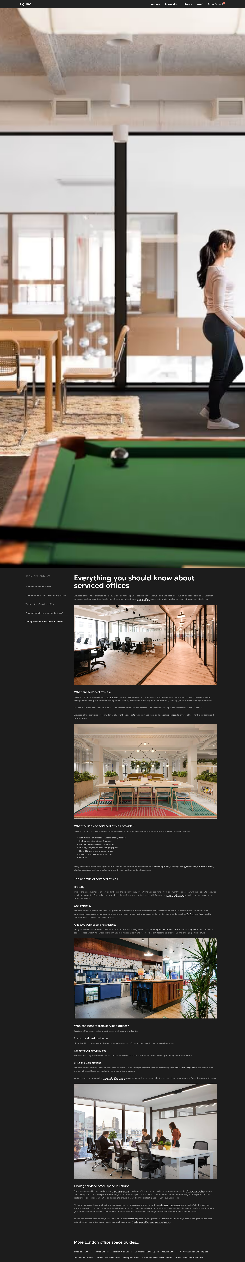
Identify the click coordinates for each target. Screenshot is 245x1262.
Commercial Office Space (147, 1252)
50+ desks (174, 1218)
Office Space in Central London (157, 1257)
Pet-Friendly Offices (83, 1257)
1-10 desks (162, 1218)
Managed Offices (131, 1257)
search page (134, 1218)
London (164, 1205)
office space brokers (195, 1191)
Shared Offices (102, 1252)
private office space (184, 1067)
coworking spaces (167, 715)
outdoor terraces (205, 866)
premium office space (167, 929)
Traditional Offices (82, 1252)
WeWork (190, 914)
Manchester (175, 1205)
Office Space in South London (189, 1257)
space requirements (175, 895)
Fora (201, 914)
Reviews (188, 4)
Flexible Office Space (122, 1252)
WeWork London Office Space (194, 1252)
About (200, 4)
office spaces (112, 697)
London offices (172, 4)
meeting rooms (162, 866)
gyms (193, 929)
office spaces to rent (130, 715)
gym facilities (190, 866)
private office (143, 599)
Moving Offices (169, 1252)
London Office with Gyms (108, 1257)
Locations (155, 4)
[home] (25, 4)
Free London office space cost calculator (151, 1222)
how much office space (114, 1078)
